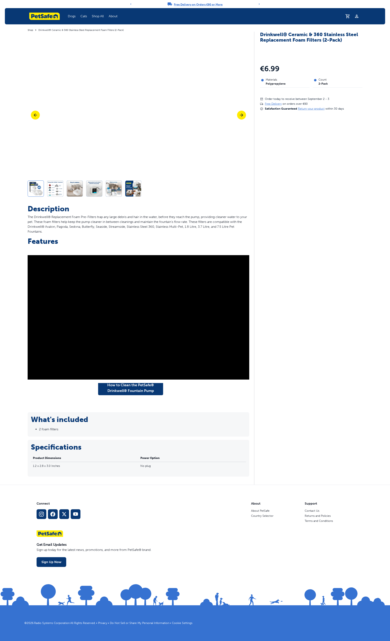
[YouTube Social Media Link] (75, 514)
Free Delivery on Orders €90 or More (198, 4)
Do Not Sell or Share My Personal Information (139, 623)
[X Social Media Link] (64, 514)
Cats (83, 16)
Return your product (311, 108)
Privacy (102, 623)
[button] (71, 16)
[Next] (259, 4)
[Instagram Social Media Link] (41, 514)
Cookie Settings (182, 623)
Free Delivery (273, 104)
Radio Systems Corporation (52, 623)
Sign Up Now (51, 562)
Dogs (72, 16)
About (113, 16)
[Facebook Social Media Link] (53, 514)
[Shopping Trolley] (348, 16)
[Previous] (131, 4)
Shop (30, 30)
